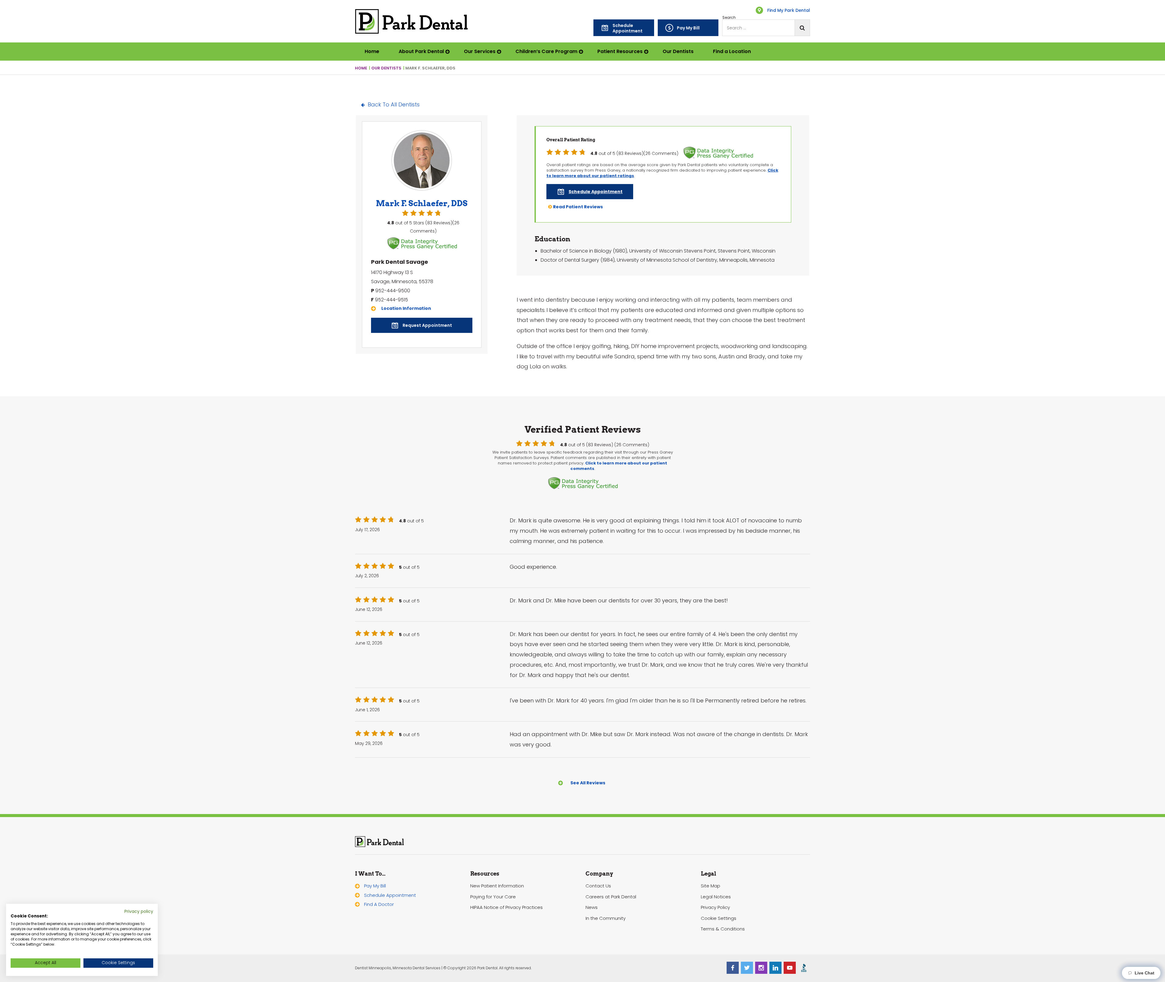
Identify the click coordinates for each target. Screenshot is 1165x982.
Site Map (710, 886)
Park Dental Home (411, 21)
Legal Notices (716, 896)
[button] (623, 27)
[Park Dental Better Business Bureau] (804, 968)
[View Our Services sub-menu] (500, 51)
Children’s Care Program (546, 51)
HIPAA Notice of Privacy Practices (506, 907)
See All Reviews (587, 783)
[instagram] (761, 968)
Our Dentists (678, 51)
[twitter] (747, 968)
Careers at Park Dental (611, 896)
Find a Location (732, 51)
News (592, 907)
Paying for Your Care (493, 896)
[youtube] (790, 968)
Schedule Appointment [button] (390, 895)
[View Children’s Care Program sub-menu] (582, 51)
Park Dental (379, 841)
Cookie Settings (718, 918)
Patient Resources (620, 51)
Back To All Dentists (394, 104)
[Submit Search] (802, 28)
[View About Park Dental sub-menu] (449, 51)
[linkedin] (775, 968)
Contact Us (598, 886)
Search (729, 17)
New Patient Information (497, 886)
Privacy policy (138, 911)
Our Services (479, 51)
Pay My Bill (375, 886)
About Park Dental (421, 51)
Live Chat (1143, 972)
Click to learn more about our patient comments (618, 465)
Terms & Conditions (723, 929)
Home (372, 51)
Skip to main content (30, 7)
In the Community (606, 918)
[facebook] (733, 968)
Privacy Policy (715, 907)
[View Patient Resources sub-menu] (647, 51)
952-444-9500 (392, 290)
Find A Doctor (379, 904)
